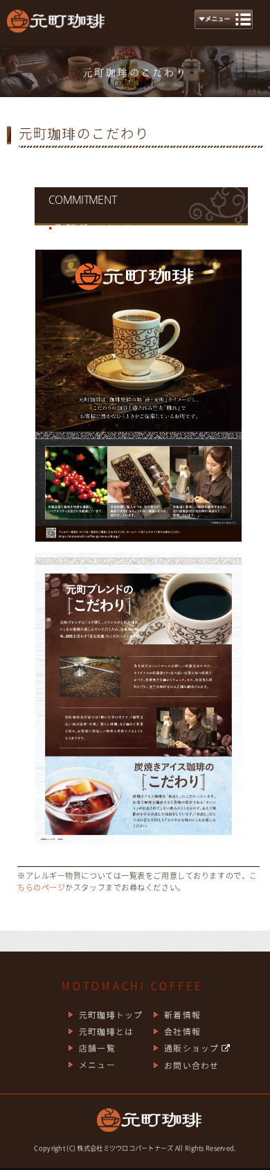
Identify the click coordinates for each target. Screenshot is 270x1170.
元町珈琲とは (106, 1031)
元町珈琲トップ (111, 1014)
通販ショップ (193, 1048)
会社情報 (182, 1031)
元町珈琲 (55, 28)
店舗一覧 (97, 1048)
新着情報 (182, 1014)
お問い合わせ (191, 1065)
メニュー (97, 1064)
